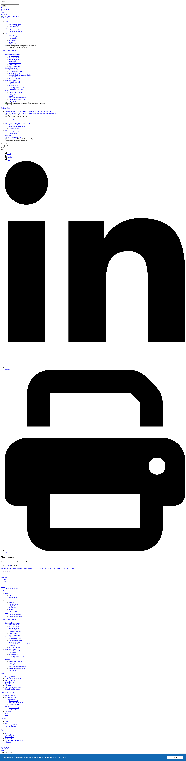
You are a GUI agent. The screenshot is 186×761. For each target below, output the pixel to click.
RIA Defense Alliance (15, 71)
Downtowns (12, 40)
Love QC (11, 35)
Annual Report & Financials (13, 725)
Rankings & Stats (10, 111)
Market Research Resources (13, 113)
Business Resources (11, 68)
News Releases (17, 568)
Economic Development (12, 54)
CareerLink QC (13, 94)
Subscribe (8, 742)
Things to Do (13, 44)
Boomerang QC (13, 37)
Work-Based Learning (15, 92)
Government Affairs (11, 80)
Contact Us (59, 568)
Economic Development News (14, 740)
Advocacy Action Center (16, 87)
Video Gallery (9, 738)
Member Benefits (26, 123)
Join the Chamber (10, 695)
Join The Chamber (68, 568)
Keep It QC (12, 77)
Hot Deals (8, 135)
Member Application (14, 123)
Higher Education (27, 113)
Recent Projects (48, 111)
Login (5, 7)
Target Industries (14, 56)
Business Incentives (15, 63)
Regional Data (5, 108)
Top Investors (9, 137)
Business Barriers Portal (16, 89)
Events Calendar (27, 568)
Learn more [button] (62, 757)
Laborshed (36, 113)
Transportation (13, 61)
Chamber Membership (7, 120)
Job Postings (51, 568)
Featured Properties (14, 59)
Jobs (10, 23)
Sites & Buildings (14, 57)
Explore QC (4, 18)
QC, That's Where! (14, 78)
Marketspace (43, 568)
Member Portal (13, 125)
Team (6, 721)
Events (3, 11)
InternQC (11, 96)
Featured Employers (15, 25)
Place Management (14, 66)
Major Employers (38, 111)
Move (6, 28)
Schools (11, 42)
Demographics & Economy (24, 111)
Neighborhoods (13, 39)
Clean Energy (13, 64)
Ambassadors (13, 133)
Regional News (9, 737)
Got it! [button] (175, 757)
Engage (7, 130)
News (2, 12)
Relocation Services (15, 30)
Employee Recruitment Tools (17, 98)
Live (6, 33)
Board (6, 723)
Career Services (13, 26)
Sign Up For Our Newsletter (9, 588)
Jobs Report (12, 101)
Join (2, 7)
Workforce (8, 91)
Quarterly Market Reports (48, 113)
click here (8, 565)
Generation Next (14, 132)
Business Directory (6, 568)
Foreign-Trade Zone (15, 73)
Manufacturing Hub (15, 70)
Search (3, 1)
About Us (4, 14)
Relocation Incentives (15, 32)
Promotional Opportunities (17, 126)
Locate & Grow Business (8, 51)
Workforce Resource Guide (17, 99)
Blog (6, 733)
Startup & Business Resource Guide (20, 75)
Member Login (18, 137)
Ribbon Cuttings (14, 128)
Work (6, 21)
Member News (9, 735)
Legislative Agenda (14, 82)
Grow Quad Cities (10, 726)
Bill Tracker (12, 84)
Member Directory (6, 9)
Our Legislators (13, 85)
